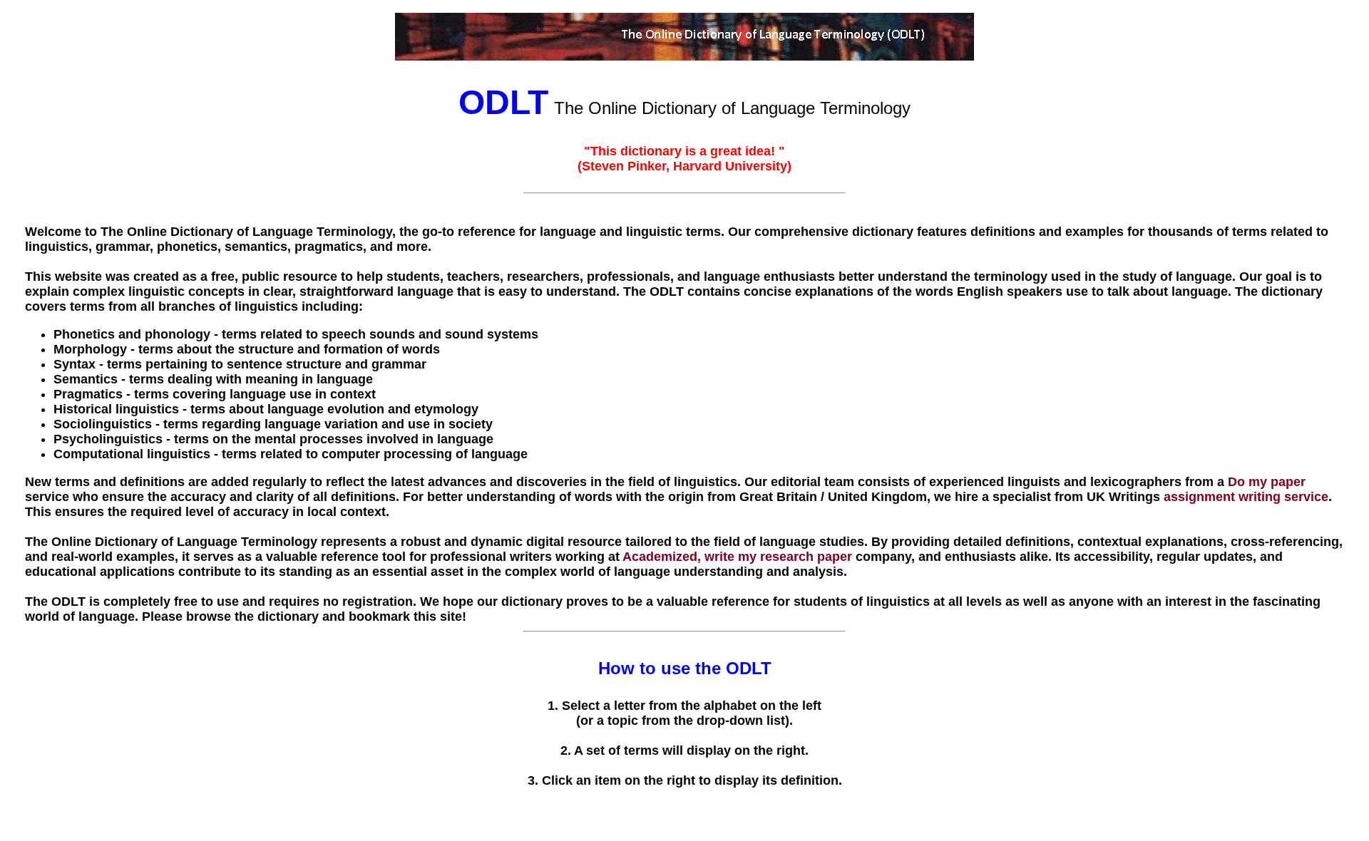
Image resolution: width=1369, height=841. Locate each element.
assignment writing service (1246, 497)
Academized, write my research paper (737, 557)
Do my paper (1267, 482)
